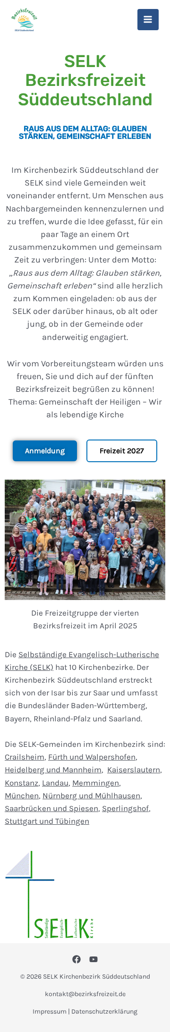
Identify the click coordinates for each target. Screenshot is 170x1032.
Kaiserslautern (133, 769)
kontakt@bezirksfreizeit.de (85, 994)
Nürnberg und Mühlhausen (91, 795)
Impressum (50, 1011)
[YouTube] (93, 959)
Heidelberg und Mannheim (53, 769)
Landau (55, 782)
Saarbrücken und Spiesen (51, 808)
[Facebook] (76, 959)
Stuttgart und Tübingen (47, 821)
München (22, 795)
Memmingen (95, 782)
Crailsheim (24, 756)
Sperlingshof (125, 808)
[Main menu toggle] (148, 20)
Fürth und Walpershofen (92, 756)
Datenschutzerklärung (104, 1011)
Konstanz (21, 782)
